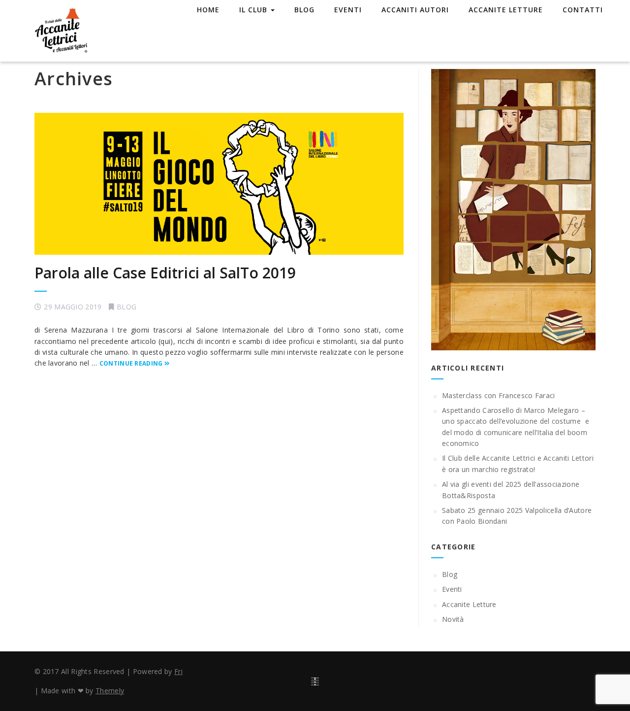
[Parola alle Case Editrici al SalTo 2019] (219, 184)
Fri (178, 671)
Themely (109, 690)
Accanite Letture (506, 9)
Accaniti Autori (415, 9)
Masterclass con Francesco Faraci (498, 395)
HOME (208, 9)
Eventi (348, 9)
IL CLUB (254, 9)
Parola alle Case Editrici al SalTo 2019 (165, 273)
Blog (304, 9)
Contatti (583, 9)
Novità (453, 619)
